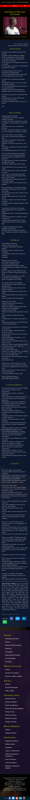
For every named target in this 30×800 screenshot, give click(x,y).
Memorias (8, 648)
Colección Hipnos (11, 762)
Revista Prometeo (12, 726)
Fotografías (8, 652)
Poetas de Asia (9, 712)
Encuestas (8, 661)
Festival (7, 635)
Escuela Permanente (11, 687)
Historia (7, 642)
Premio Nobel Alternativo (13, 645)
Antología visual (12, 695)
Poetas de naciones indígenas (14, 708)
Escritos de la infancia (12, 673)
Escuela (7, 681)
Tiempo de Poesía (10, 722)
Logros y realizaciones (12, 751)
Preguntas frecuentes (11, 741)
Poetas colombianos (11, 705)
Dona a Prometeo (10, 759)
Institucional (10, 737)
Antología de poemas (12, 638)
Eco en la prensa (10, 658)
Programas (8, 747)
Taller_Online (9, 691)
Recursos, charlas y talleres (13, 676)
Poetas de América (11, 702)
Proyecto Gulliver (12, 666)
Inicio (5, 6)
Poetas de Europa (10, 715)
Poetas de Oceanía (11, 718)
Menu (15, 6)
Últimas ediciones (10, 733)
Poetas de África (10, 698)
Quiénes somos (10, 744)
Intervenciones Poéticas (12, 655)
